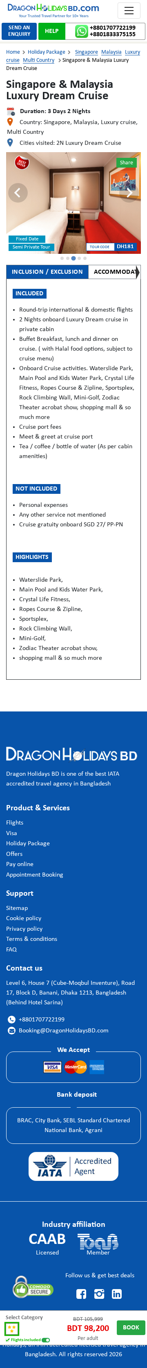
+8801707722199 (113, 28)
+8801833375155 (113, 34)
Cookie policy (23, 918)
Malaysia (111, 52)
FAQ (11, 950)
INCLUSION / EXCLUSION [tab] (47, 272)
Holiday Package (46, 52)
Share (126, 163)
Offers (14, 854)
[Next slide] (129, 193)
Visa (11, 833)
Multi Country (38, 60)
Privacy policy (24, 929)
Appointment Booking (34, 875)
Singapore (86, 52)
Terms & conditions (31, 939)
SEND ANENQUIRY (19, 31)
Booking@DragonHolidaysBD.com (59, 1031)
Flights (14, 823)
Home (13, 52)
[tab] (62, 258)
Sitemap (17, 908)
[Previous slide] (18, 193)
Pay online (19, 864)
